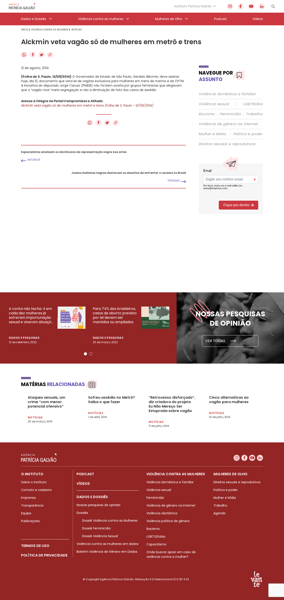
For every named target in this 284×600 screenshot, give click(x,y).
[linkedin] (262, 6)
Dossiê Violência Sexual (100, 536)
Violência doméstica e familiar (227, 94)
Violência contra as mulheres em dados (107, 544)
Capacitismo (156, 544)
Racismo (207, 114)
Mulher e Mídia (212, 134)
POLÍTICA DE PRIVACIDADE (44, 555)
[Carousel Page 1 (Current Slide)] (85, 353)
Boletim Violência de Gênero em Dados (107, 551)
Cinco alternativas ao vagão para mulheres (229, 399)
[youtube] (251, 6)
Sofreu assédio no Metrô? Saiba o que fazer (111, 399)
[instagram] (230, 6)
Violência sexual (214, 104)
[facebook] (241, 6)
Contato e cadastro (36, 490)
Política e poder (248, 134)
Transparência (32, 505)
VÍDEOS (83, 483)
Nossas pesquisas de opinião (98, 505)
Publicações (30, 521)
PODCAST (85, 474)
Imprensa (28, 497)
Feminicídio (230, 114)
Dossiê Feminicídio (96, 528)
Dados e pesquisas (24, 338)
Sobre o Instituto (34, 482)
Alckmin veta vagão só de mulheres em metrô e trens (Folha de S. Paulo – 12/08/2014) (87, 105)
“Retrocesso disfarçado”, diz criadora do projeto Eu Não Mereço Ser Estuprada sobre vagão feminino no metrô (172, 404)
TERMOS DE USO (35, 545)
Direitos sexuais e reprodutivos (227, 144)
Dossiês (82, 513)
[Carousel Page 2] (90, 353)
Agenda (219, 513)
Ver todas (215, 340)
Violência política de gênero (168, 521)
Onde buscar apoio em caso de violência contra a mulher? (171, 554)
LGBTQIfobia (155, 536)
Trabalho (254, 114)
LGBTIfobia (253, 104)
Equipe (26, 513)
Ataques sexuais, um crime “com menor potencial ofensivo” (46, 402)
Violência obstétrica (161, 513)
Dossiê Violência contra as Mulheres (110, 520)
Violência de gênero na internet (228, 124)
